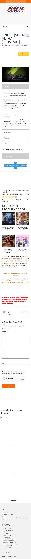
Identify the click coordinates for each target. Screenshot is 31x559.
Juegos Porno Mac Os (9, 542)
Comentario (5, 331)
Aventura (18, 297)
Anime (4, 297)
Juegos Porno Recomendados (11, 544)
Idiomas (5, 532)
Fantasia (14, 299)
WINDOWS (8, 156)
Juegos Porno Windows (22, 45)
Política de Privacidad (7, 514)
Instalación (7, 133)
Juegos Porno (14, 45)
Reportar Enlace (23, 53)
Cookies (4, 516)
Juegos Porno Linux (8, 540)
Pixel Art (11, 301)
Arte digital (12, 297)
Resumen (7, 86)
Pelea (7, 301)
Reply (26, 311)
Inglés (6, 533)
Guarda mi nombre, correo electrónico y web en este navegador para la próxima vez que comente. (14, 372)
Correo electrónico (6, 357)
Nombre (3, 350)
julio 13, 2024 (21, 311)
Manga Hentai (9, 530)
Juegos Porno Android (9, 539)
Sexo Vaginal (10, 303)
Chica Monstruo (24, 297)
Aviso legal (5, 512)
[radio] (3, 197)
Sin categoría (7, 547)
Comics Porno (7, 528)
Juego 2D (18, 299)
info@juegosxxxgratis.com (9, 556)
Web (3, 363)
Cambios (6, 138)
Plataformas (16, 301)
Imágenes (7, 143)
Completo (7, 537)
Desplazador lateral (6, 299)
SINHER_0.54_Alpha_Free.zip (15, 166)
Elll (8, 312)
